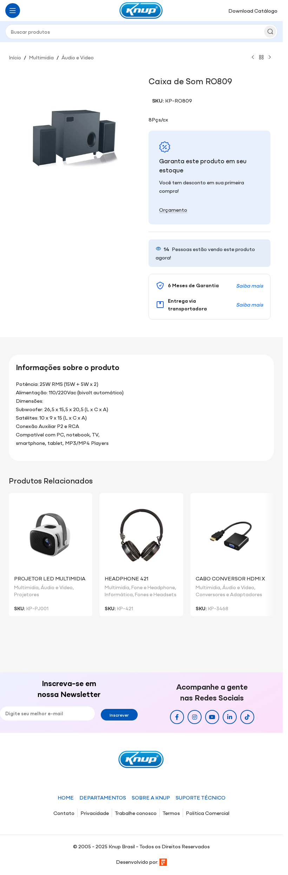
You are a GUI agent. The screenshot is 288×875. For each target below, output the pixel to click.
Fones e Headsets (155, 594)
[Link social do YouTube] (212, 717)
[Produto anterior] (253, 57)
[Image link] (141, 758)
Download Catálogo (252, 10)
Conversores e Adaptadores (229, 594)
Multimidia (41, 57)
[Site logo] (141, 9)
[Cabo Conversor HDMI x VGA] (232, 534)
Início (15, 57)
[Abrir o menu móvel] (13, 11)
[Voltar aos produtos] (261, 57)
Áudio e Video (77, 57)
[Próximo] (270, 57)
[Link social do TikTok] (247, 717)
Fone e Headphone (153, 587)
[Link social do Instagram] (195, 717)
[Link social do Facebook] (177, 717)
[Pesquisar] (270, 32)
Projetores (26, 594)
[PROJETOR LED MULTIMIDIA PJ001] (50, 534)
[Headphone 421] (141, 534)
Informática (119, 594)
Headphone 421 (126, 578)
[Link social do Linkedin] (230, 717)
